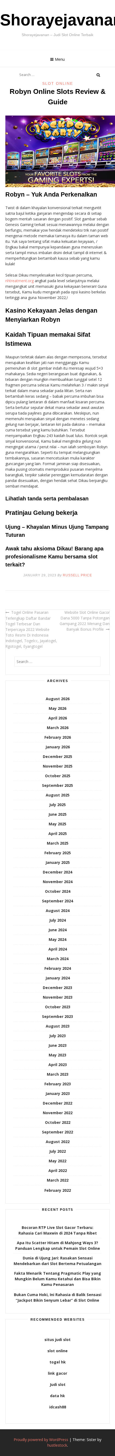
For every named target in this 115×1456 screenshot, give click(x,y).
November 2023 (57, 997)
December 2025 (57, 756)
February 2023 (57, 1083)
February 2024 (57, 968)
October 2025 (57, 775)
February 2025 (57, 852)
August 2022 (58, 1141)
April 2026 (57, 718)
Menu (60, 59)
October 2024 (57, 891)
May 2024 (57, 939)
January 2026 (57, 746)
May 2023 (57, 1054)
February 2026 (57, 737)
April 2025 (57, 833)
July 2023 (57, 1035)
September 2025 (57, 785)
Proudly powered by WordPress (41, 1439)
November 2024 (57, 881)
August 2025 (58, 795)
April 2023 (57, 1064)
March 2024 (57, 958)
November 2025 (57, 766)
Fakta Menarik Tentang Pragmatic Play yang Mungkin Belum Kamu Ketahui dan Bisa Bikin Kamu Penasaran (57, 1279)
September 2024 (57, 900)
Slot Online (57, 83)
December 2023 (57, 987)
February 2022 (57, 1190)
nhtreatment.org (19, 280)
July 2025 (57, 804)
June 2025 (57, 814)
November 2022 (57, 1112)
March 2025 (57, 843)
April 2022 (57, 1170)
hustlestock (57, 1445)
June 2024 (57, 929)
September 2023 (57, 1016)
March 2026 (57, 727)
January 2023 (57, 1093)
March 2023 (57, 1074)
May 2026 (57, 708)
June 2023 (57, 1045)
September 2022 (57, 1132)
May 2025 (57, 823)
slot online (57, 1350)
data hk (57, 1395)
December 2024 (57, 872)
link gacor (57, 1373)
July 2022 (57, 1151)
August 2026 (58, 698)
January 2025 (57, 862)
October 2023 (57, 1006)
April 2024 (57, 949)
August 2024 (58, 910)
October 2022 (57, 1122)
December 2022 (57, 1103)
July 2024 (57, 920)
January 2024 (57, 977)
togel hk (57, 1362)
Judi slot (58, 1384)
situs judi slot (57, 1339)
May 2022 (57, 1160)
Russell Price (77, 575)
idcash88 (57, 1406)
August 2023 (58, 1026)
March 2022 (57, 1180)
